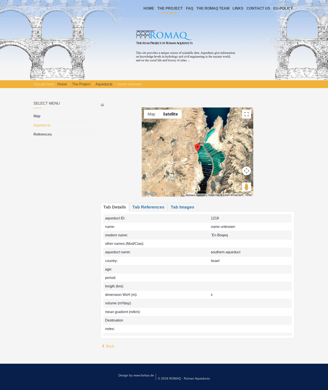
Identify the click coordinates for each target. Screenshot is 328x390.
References (42, 134)
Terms (248, 195)
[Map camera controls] (246, 170)
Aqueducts (41, 125)
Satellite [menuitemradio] (170, 114)
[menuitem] (149, 8)
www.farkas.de (143, 375)
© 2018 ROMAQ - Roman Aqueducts (184, 378)
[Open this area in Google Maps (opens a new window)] (150, 194)
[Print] (102, 104)
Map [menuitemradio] (151, 114)
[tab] (114, 207)
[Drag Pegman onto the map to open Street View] (246, 186)
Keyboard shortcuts (196, 195)
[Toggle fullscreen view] (246, 114)
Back (109, 346)
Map (36, 116)
